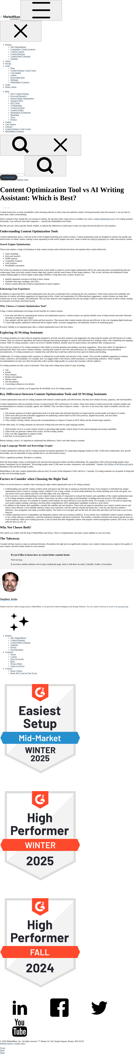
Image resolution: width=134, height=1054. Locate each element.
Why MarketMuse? (18, 47)
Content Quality (17, 110)
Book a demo (10, 87)
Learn (7, 66)
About (7, 61)
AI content (69, 361)
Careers (13, 657)
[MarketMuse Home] (10, 19)
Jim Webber (109, 464)
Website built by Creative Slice (12, 1044)
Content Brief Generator (20, 56)
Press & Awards (17, 659)
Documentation (16, 650)
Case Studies (15, 73)
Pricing (8, 63)
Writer (50, 533)
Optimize (14, 59)
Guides (13, 75)
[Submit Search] (45, 166)
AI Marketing (16, 105)
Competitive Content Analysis (22, 49)
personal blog (123, 607)
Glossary (9, 127)
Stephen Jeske (22, 180)
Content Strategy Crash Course (23, 70)
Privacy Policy (16, 664)
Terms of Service (17, 666)
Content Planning (17, 54)
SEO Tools (15, 103)
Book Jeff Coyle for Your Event (23, 673)
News (12, 117)
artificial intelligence (98, 239)
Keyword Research (18, 96)
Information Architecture (20, 113)
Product (8, 45)
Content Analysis (17, 108)
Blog (12, 68)
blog (20, 560)
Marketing (14, 115)
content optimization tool (103, 219)
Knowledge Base (17, 78)
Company (9, 652)
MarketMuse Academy (19, 82)
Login (7, 85)
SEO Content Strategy (19, 94)
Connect (8, 668)
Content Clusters (17, 52)
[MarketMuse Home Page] (19, 631)
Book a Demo (16, 671)
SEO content (7, 388)
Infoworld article (126, 464)
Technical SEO (16, 101)
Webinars (14, 80)
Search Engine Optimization (22, 98)
